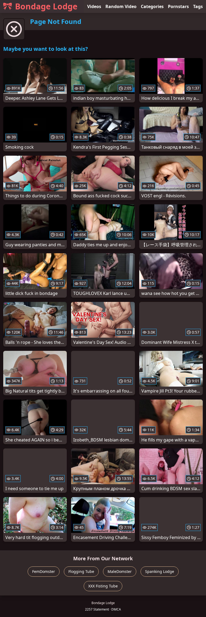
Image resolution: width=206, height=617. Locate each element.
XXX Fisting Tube (103, 586)
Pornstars (178, 6)
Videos (94, 6)
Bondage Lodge (46, 6)
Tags (198, 6)
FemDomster (43, 571)
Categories (152, 6)
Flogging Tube (81, 571)
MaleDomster (120, 571)
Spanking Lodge (159, 571)
